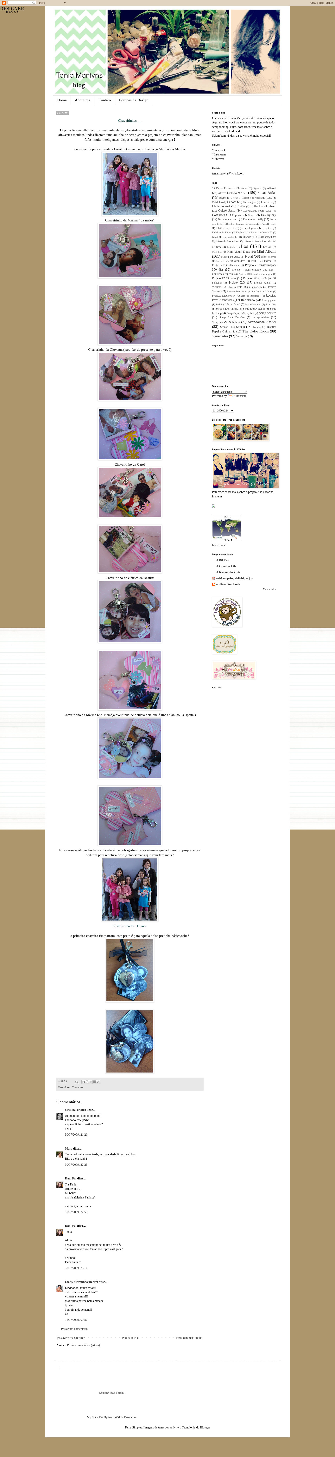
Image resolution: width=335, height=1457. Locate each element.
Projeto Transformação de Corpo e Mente (249, 291)
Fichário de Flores (221, 232)
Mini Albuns (266, 251)
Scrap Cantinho (253, 304)
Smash (224, 326)
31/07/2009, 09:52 (76, 1319)
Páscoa (267, 260)
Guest (215, 237)
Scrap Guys (233, 313)
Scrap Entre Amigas (227, 308)
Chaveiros (77, 1087)
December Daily (253, 219)
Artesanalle (80, 130)
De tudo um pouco (228, 219)
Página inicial (130, 1337)
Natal (249, 256)
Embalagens (249, 228)
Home (62, 100)
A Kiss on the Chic (228, 572)
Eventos (266, 228)
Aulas (272, 193)
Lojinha (231, 247)
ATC (259, 192)
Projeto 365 (250, 278)
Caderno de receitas (252, 197)
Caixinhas (217, 202)
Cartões (231, 202)
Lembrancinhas (267, 236)
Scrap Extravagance (254, 308)
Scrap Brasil (233, 304)
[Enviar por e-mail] (83, 1082)
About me (82, 100)
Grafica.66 (267, 232)
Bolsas (234, 197)
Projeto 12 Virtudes (224, 278)
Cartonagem (249, 202)
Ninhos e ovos (268, 256)
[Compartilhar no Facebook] (94, 1082)
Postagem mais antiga (189, 1337)
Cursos (251, 215)
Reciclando (248, 300)
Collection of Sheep (263, 206)
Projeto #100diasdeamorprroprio (255, 274)
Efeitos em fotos (226, 228)
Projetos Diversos (222, 295)
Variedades (220, 336)
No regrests (222, 261)
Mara (68, 1148)
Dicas (264, 224)
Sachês (219, 304)
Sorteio (240, 326)
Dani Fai (70, 1178)
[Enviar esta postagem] (76, 1081)
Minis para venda (230, 256)
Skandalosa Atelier (262, 322)
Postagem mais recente (71, 1337)
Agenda (257, 188)
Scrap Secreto (267, 313)
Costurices (218, 215)
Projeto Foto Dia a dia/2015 (245, 286)
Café (269, 197)
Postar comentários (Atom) (83, 1345)
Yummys (241, 336)
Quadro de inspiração (249, 295)
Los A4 (267, 246)
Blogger (205, 1427)
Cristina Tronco (75, 1109)
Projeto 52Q (237, 282)
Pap (253, 260)
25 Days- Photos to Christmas (229, 188)
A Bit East (223, 560)
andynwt (175, 1427)
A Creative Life (226, 566)
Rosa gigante (269, 300)
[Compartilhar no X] (91, 1082)
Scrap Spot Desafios (232, 317)
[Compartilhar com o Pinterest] (98, 1082)
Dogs (273, 224)
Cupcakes (237, 215)
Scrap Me (248, 313)
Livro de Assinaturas (227, 241)
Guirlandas (228, 237)
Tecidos (257, 327)
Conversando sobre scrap (257, 210)
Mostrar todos (269, 589)
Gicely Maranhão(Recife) (81, 1281)
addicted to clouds (228, 584)
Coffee (241, 206)
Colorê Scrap (226, 210)
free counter (219, 545)
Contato (104, 100)
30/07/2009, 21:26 (76, 1134)
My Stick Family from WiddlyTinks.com (111, 1417)
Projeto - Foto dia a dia (225, 265)
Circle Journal (221, 206)
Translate (240, 395)
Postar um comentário (74, 1328)
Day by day (268, 215)
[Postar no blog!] (87, 1082)
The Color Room (256, 331)
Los (244, 246)
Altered (271, 188)
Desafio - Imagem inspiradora (241, 224)
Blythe (222, 197)
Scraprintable (261, 317)
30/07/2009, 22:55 (76, 1212)
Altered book (225, 192)
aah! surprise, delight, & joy (234, 578)
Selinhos (234, 322)
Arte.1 (242, 193)
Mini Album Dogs (238, 251)
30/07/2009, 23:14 (76, 1268)
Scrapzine (217, 322)
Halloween (245, 236)
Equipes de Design (133, 100)
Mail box (217, 252)
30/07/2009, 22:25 (76, 1164)
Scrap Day (270, 304)
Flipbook (241, 232)
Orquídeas (239, 260)
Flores (253, 232)
